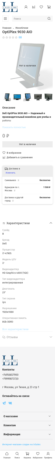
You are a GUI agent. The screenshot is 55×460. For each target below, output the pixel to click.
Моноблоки (21, 27)
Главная (6, 27)
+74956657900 (10, 374)
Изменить (10, 173)
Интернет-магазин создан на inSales (21, 444)
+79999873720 (10, 378)
